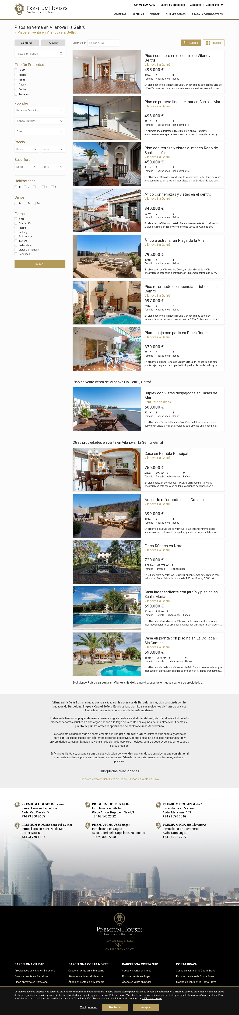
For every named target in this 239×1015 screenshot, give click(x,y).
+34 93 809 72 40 (144, 5)
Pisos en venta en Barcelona (31, 982)
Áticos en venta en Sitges (137, 982)
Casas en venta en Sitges (136, 971)
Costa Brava (186, 964)
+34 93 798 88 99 (175, 816)
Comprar (120, 14)
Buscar (40, 264)
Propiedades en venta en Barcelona (35, 971)
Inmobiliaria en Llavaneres (181, 829)
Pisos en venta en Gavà (144, 779)
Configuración (88, 1007)
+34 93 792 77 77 (175, 837)
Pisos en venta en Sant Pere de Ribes (103, 779)
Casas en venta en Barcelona (31, 976)
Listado (193, 43)
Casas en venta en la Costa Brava (195, 971)
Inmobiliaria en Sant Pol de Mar (43, 829)
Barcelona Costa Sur (140, 964)
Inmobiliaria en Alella (106, 808)
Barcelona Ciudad (29, 964)
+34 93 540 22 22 (104, 816)
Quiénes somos (176, 14)
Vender (155, 14)
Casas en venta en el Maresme (86, 971)
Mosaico (217, 43)
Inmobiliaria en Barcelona (39, 808)
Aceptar (146, 1007)
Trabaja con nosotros (207, 14)
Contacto (195, 5)
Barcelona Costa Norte (88, 964)
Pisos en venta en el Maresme (85, 976)
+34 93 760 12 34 (33, 837)
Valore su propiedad (172, 5)
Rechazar (115, 1007)
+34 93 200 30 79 (33, 816)
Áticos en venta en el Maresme (86, 982)
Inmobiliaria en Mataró (178, 808)
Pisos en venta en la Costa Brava (195, 976)
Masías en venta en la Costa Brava (196, 982)
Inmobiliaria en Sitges (107, 829)
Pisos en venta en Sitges (136, 976)
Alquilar (138, 14)
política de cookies (152, 998)
